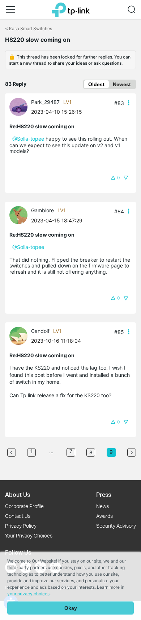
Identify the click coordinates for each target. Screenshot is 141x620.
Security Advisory (116, 526)
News (102, 506)
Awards (104, 516)
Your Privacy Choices (28, 535)
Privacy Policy (21, 526)
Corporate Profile (24, 506)
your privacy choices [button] (28, 593)
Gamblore (42, 210)
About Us (17, 494)
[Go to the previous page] (11, 452)
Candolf (40, 331)
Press (103, 494)
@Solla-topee (28, 139)
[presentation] (18, 107)
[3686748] (20, 335)
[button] (10, 9)
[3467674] (20, 215)
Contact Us (17, 516)
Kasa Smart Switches (30, 28)
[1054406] (20, 106)
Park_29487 (45, 102)
